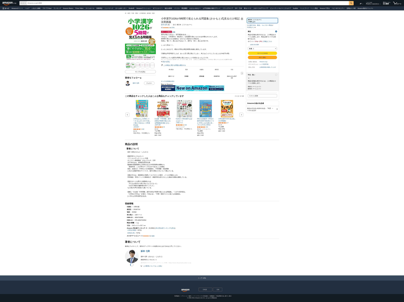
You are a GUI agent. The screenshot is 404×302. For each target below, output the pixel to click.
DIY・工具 (238, 8)
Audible (295, 8)
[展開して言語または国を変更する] (210, 290)
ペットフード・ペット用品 (309, 8)
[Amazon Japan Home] (185, 290)
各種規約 (212, 296)
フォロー (149, 83)
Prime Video (79, 8)
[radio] (262, 20)
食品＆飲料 (168, 8)
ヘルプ (27, 8)
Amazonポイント (17, 8)
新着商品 (99, 8)
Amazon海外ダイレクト (365, 8)
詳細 (173, 32)
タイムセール (90, 8)
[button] (6, 8)
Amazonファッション (143, 8)
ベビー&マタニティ (338, 8)
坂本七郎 (164, 25)
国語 (153, 13)
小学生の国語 (131, 230)
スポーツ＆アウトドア (260, 8)
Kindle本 (131, 8)
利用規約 (176, 296)
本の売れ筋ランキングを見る (165, 228)
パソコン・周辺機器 (180, 8)
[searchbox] (188, 3)
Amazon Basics (68, 8)
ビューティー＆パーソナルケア (280, 8)
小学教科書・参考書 (145, 13)
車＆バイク (247, 8)
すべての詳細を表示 (167, 81)
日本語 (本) (131, 233)
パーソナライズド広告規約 (200, 296)
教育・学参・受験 (133, 13)
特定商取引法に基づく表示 (223, 296)
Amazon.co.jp (263, 61)
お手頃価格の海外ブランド (212, 8)
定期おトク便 (351, 8)
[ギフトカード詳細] (162, 8)
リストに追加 (253, 96)
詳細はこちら (267, 41)
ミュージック (108, 8)
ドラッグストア (228, 8)
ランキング (57, 8)
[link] (142, 122)
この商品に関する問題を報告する (175, 65)
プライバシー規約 (186, 296)
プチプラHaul (47, 8)
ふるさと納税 (36, 8)
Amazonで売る (325, 8)
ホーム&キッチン (121, 8)
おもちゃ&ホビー (195, 8)
